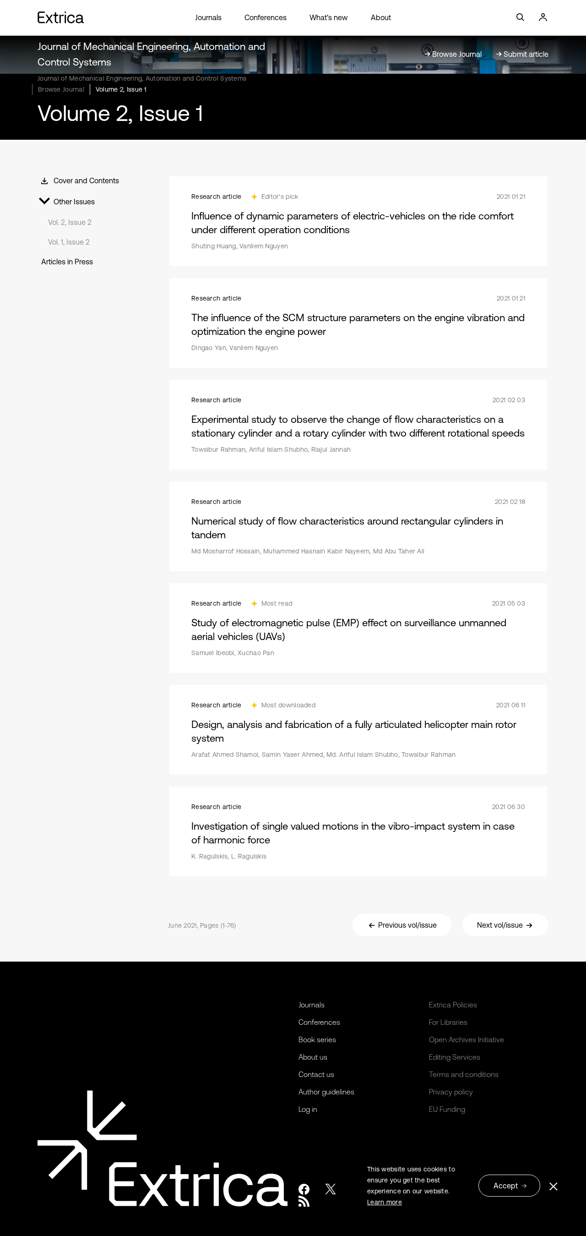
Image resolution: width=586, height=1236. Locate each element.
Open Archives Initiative (466, 1039)
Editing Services (454, 1057)
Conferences (265, 17)
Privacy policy (451, 1092)
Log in (307, 1109)
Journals (208, 17)
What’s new (328, 17)
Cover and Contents (86, 180)
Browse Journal (61, 89)
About (381, 17)
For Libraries (448, 1022)
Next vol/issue (500, 925)
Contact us (316, 1074)
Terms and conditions (464, 1074)
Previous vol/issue (407, 925)
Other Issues (74, 201)
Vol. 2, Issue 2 (70, 222)
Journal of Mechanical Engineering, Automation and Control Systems (142, 78)
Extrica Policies (453, 1005)
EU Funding (447, 1109)
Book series (317, 1039)
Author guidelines (326, 1092)
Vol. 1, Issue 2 (69, 242)
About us (312, 1057)
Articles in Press (67, 261)
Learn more (384, 1202)
